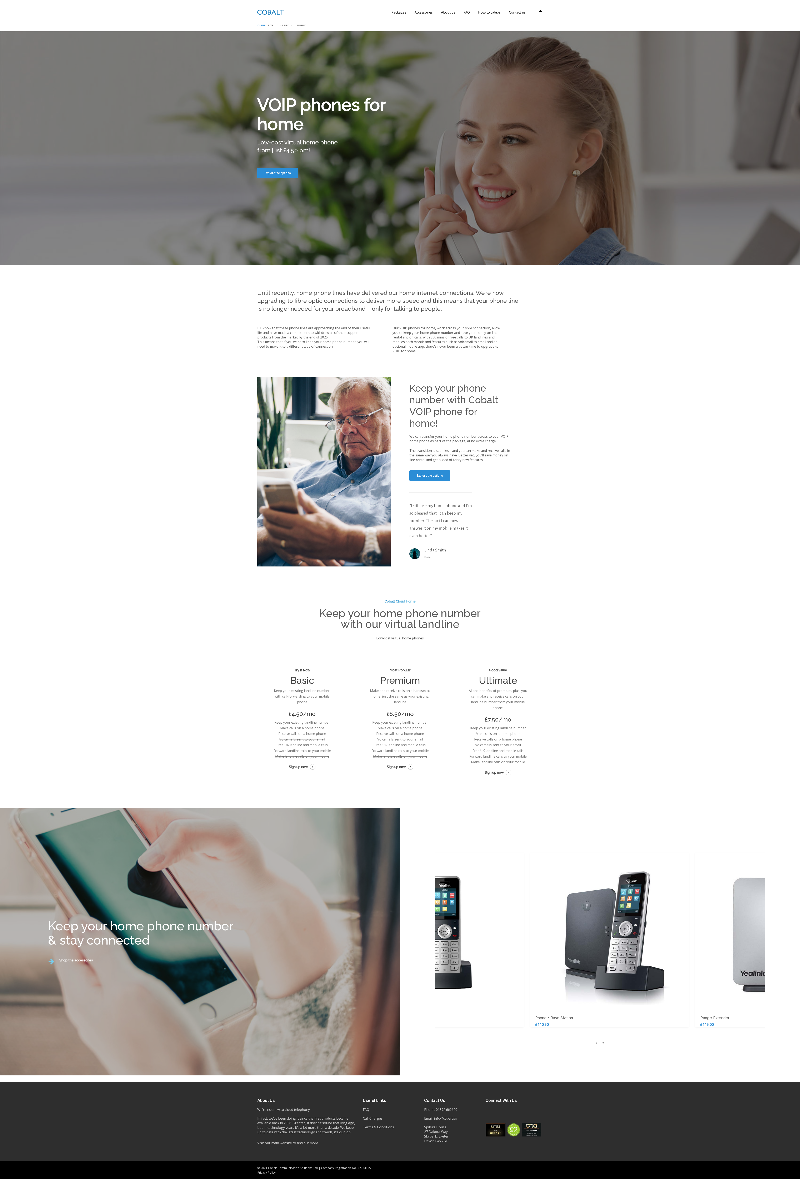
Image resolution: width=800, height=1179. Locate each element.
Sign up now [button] (298, 767)
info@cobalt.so (445, 1118)
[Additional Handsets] (435, 932)
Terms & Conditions (378, 1127)
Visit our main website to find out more (287, 1143)
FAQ (366, 1109)
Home (262, 25)
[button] (277, 173)
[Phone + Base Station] (600, 932)
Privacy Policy (266, 1172)
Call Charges (372, 1118)
